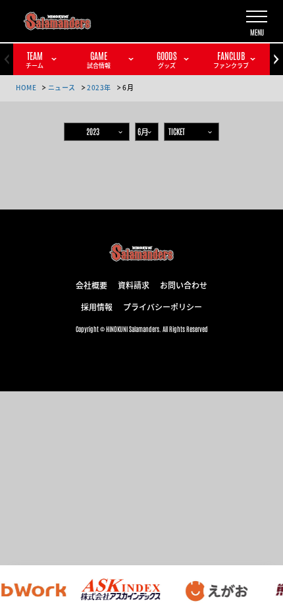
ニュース (62, 87)
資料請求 (133, 284)
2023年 (99, 87)
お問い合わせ (183, 284)
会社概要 (91, 284)
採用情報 (97, 306)
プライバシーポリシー (162, 306)
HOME (26, 87)
